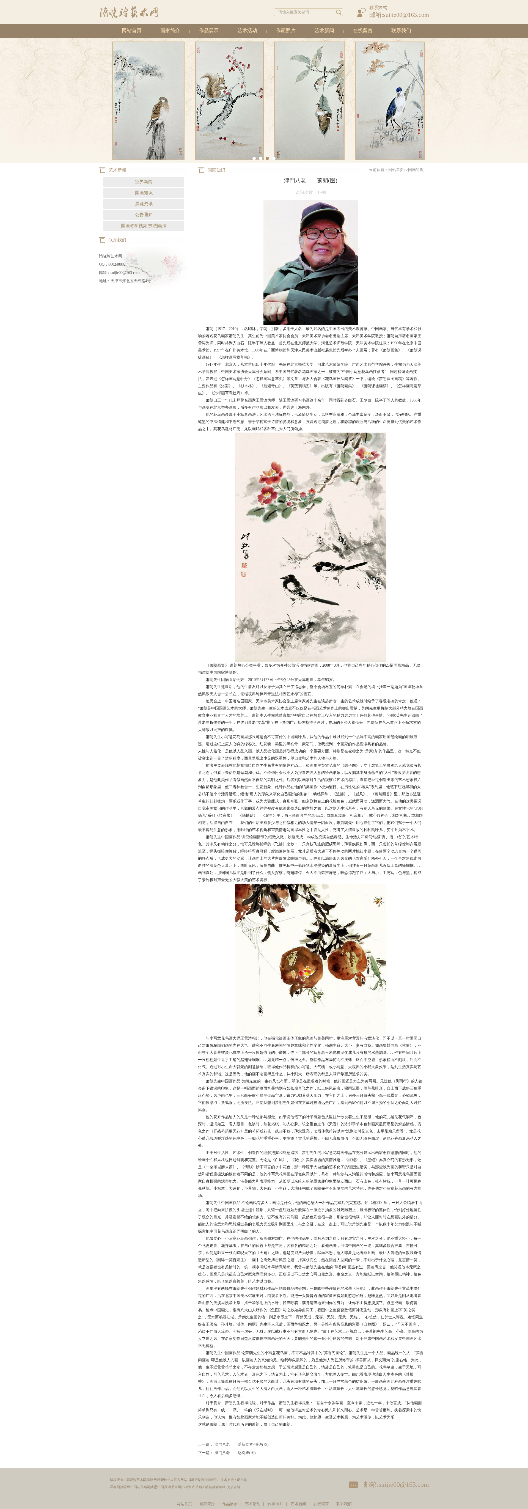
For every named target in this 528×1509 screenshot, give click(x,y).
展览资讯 (144, 203)
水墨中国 (157, 1487)
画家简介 (170, 30)
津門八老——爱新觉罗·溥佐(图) (242, 1444)
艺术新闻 (324, 30)
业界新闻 (144, 181)
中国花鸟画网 (140, 1487)
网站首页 (132, 30)
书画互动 (201, 1487)
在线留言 (363, 30)
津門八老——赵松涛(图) (235, 1453)
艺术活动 (247, 30)
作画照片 (286, 30)
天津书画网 (172, 1487)
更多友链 (233, 1487)
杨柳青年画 (217, 1487)
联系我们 (401, 30)
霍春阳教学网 (120, 1487)
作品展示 (209, 30)
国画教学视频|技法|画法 (144, 225)
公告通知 (144, 214)
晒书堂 (242, 1480)
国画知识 (144, 192)
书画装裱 (188, 1487)
